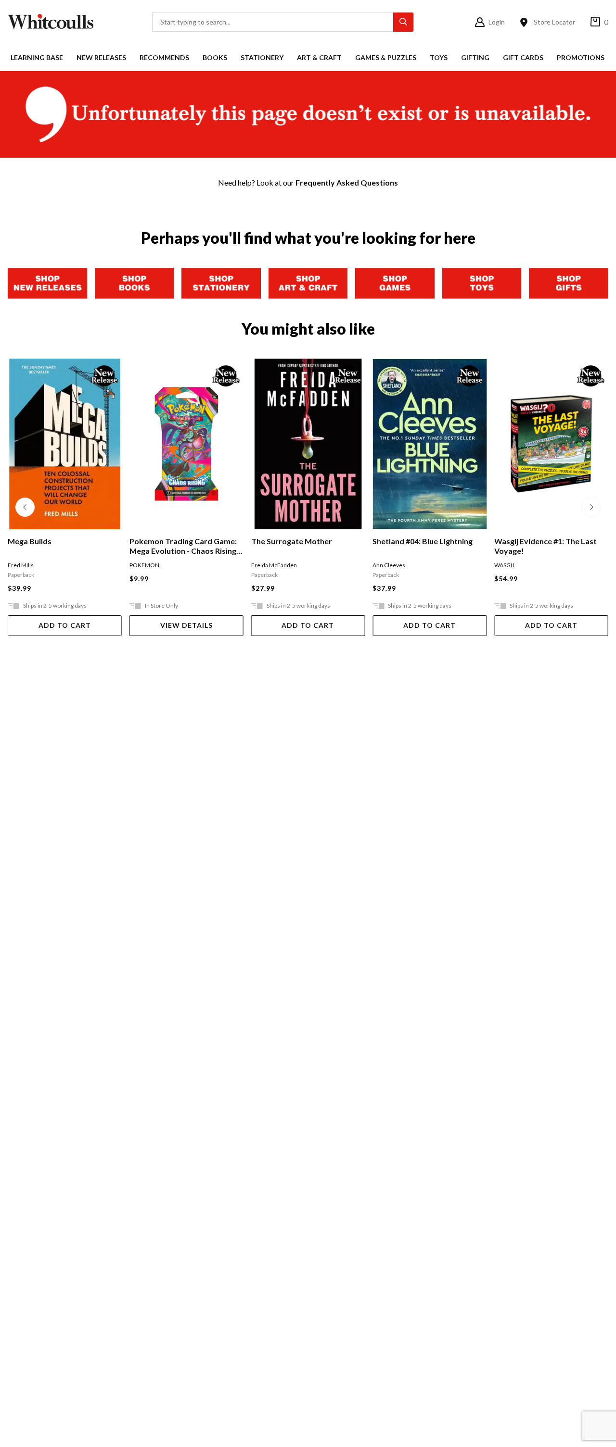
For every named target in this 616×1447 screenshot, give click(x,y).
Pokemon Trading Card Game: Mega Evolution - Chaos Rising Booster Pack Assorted (101, 546)
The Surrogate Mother (210, 541)
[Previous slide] (25, 507)
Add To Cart (227, 625)
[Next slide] (591, 507)
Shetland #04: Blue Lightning (342, 541)
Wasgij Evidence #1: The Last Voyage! (464, 545)
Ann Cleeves (308, 565)
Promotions (580, 57)
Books (215, 57)
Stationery (262, 57)
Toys (439, 57)
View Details (105, 625)
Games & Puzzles (385, 57)
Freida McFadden (193, 565)
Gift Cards (523, 57)
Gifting (475, 57)
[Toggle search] (403, 22)
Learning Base (37, 57)
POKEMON (63, 565)
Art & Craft (319, 57)
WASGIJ (423, 565)
